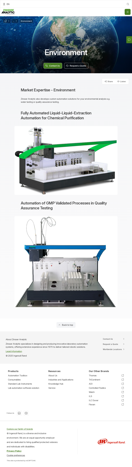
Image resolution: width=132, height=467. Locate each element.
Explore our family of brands (20, 429)
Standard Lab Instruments (20, 384)
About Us (52, 375)
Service (51, 388)
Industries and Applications (60, 379)
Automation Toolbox (17, 375)
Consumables (14, 379)
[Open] (128, 12)
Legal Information (14, 351)
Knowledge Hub (55, 384)
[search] (128, 4)
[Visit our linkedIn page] (19, 413)
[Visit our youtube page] (26, 413)
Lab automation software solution (23, 388)
